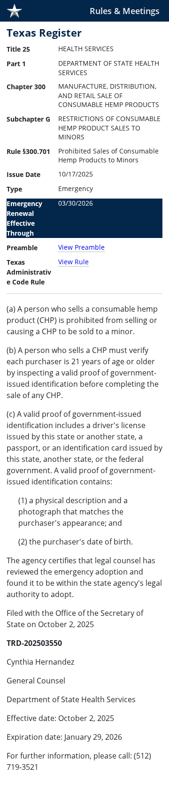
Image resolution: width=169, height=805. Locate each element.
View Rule (73, 261)
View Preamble (81, 247)
